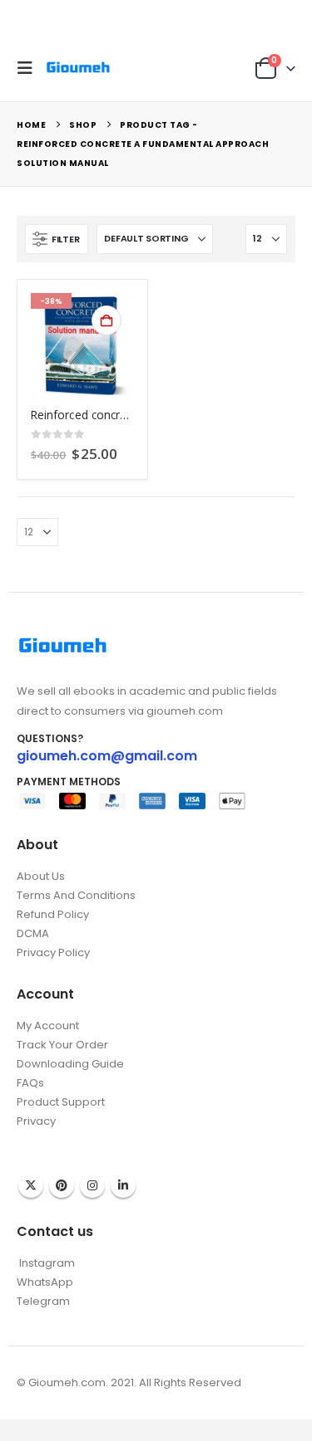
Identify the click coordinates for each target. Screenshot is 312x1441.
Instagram (92, 1185)
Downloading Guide (70, 1064)
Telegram (43, 1301)
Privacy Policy (53, 952)
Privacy (36, 1121)
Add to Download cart (106, 320)
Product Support (61, 1102)
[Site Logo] (78, 68)
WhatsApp (45, 1282)
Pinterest (61, 1185)
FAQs (30, 1083)
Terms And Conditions (76, 895)
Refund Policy (53, 914)
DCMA (33, 933)
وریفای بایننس (49, 1137)
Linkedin (123, 1185)
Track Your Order (62, 1045)
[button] (29, 68)
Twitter (30, 1185)
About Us (41, 876)
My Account (48, 1025)
